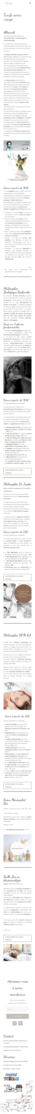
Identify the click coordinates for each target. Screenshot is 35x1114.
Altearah (9, 32)
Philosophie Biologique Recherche (17, 290)
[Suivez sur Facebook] (14, 1023)
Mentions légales (24, 1102)
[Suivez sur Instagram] (20, 1023)
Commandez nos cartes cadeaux (14, 471)
